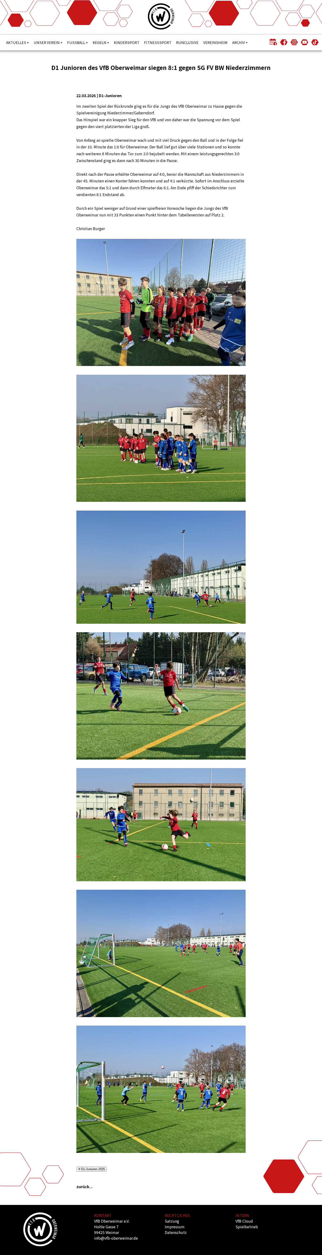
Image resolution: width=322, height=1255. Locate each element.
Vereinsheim (215, 42)
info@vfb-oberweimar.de (116, 1238)
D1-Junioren (110, 95)
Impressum (175, 1226)
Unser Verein (47, 42)
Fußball (76, 42)
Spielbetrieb (246, 1226)
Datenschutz (176, 1232)
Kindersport (126, 42)
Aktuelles (16, 42)
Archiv (238, 42)
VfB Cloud (244, 1221)
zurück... (84, 1186)
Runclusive (187, 42)
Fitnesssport (157, 42)
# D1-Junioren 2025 (91, 1169)
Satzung (172, 1221)
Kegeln (99, 42)
